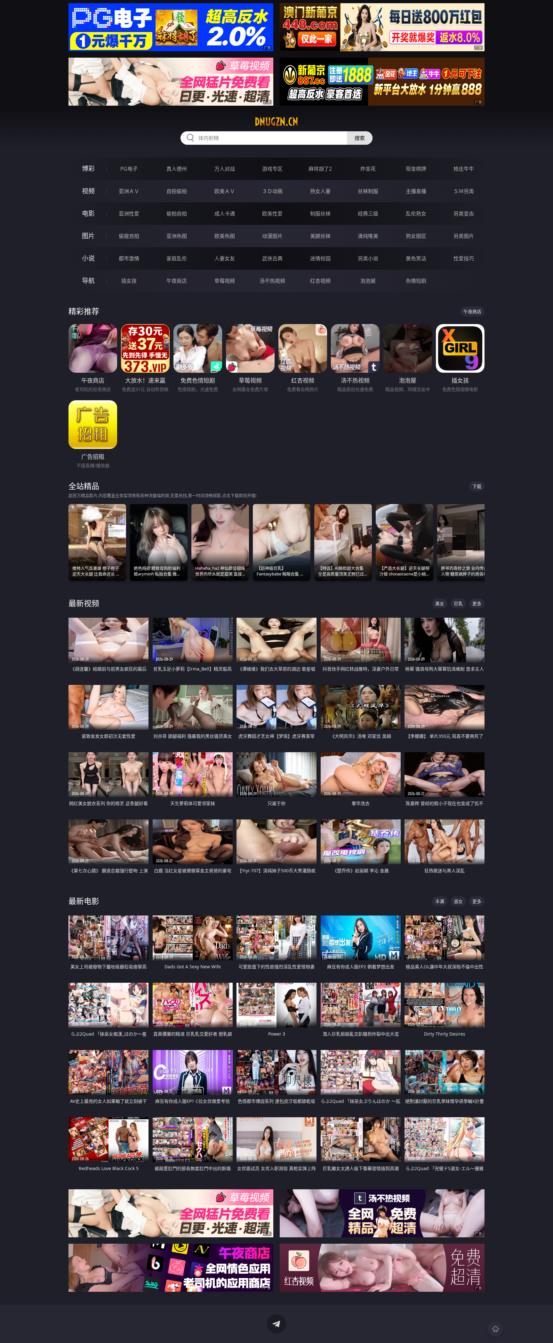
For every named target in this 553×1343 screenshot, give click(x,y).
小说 (88, 258)
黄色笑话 (416, 258)
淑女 (458, 901)
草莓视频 (224, 280)
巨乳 (458, 603)
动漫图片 (272, 236)
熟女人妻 (320, 191)
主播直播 (416, 191)
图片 (88, 236)
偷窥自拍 (129, 236)
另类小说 (368, 258)
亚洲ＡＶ (129, 191)
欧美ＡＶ (224, 191)
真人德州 (176, 168)
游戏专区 (272, 168)
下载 (476, 486)
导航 (88, 280)
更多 (476, 603)
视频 (88, 191)
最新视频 (83, 603)
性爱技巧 (463, 258)
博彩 (88, 168)
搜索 (360, 138)
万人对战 (224, 168)
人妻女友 (224, 258)
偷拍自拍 (176, 213)
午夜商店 (176, 280)
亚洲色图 (176, 236)
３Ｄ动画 (272, 191)
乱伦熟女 (416, 213)
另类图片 (463, 236)
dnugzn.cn (276, 121)
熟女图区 (416, 236)
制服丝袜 (320, 213)
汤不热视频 (272, 280)
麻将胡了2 (320, 168)
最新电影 (83, 901)
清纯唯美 (368, 236)
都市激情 (129, 258)
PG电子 (129, 168)
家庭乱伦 (176, 258)
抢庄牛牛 (463, 168)
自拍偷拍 (176, 191)
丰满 (439, 901)
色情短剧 (416, 280)
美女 (439, 603)
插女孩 (129, 280)
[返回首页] (495, 1329)
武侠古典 (272, 258)
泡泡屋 (368, 280)
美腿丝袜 (320, 236)
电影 (88, 213)
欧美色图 (224, 236)
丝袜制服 (368, 191)
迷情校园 (320, 258)
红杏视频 (320, 280)
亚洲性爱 (129, 213)
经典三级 (368, 213)
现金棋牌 (416, 168)
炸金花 (368, 168)
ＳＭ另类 (463, 191)
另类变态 (463, 213)
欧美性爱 (272, 213)
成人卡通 (224, 213)
